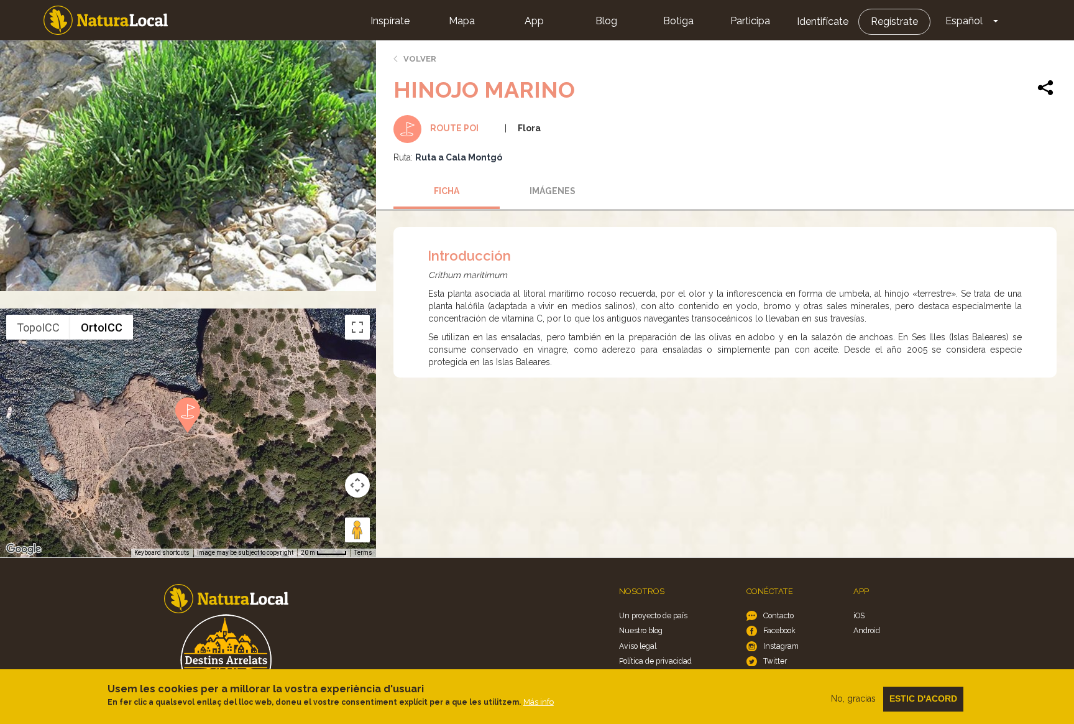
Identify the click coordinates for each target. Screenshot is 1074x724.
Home (106, 20)
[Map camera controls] (357, 485)
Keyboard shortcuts (162, 552)
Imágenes (553, 191)
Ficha (446, 191)
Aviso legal (637, 646)
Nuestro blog (641, 630)
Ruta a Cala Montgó (458, 157)
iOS (859, 615)
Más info (538, 702)
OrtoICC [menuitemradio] (101, 327)
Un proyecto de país (653, 615)
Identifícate (822, 21)
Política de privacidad (655, 661)
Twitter (775, 661)
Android (866, 630)
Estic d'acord (923, 698)
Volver (419, 58)
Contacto (778, 615)
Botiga (678, 21)
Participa (750, 21)
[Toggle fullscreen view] (357, 327)
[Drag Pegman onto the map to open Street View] (357, 529)
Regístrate (894, 21)
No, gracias (853, 698)
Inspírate (390, 21)
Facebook (779, 630)
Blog (606, 21)
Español (964, 21)
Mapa (462, 21)
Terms (363, 552)
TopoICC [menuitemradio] (38, 327)
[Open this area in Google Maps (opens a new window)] (23, 549)
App (534, 21)
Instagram (781, 646)
